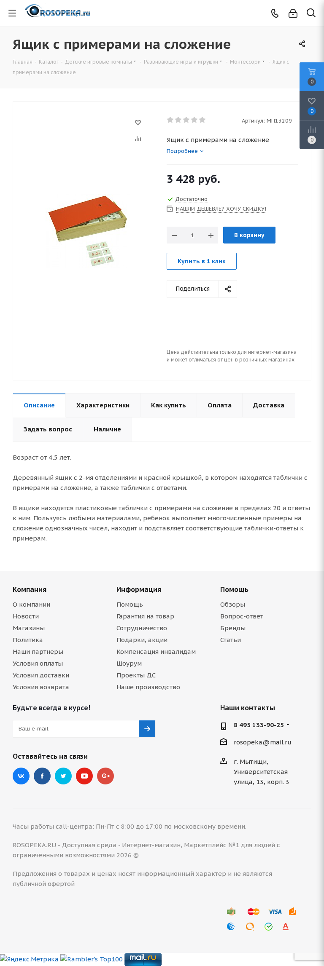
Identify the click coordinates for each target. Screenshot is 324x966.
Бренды (233, 628)
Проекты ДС (136, 675)
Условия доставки (41, 675)
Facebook (42, 776)
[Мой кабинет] (293, 13)
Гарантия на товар (145, 616)
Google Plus (105, 776)
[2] (179, 120)
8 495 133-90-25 (259, 725)
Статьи (230, 640)
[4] (195, 120)
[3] (187, 120)
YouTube (84, 776)
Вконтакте (21, 776)
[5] (203, 120)
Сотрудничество (141, 628)
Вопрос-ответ (241, 616)
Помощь (129, 604)
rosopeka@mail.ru (263, 742)
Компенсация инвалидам (156, 652)
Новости (26, 616)
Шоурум (129, 663)
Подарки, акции (141, 640)
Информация (138, 589)
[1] (171, 120)
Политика (28, 640)
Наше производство (148, 687)
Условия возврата (41, 687)
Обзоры (232, 604)
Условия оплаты (38, 663)
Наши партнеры (38, 652)
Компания (29, 589)
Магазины (29, 628)
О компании (31, 604)
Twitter (63, 776)
